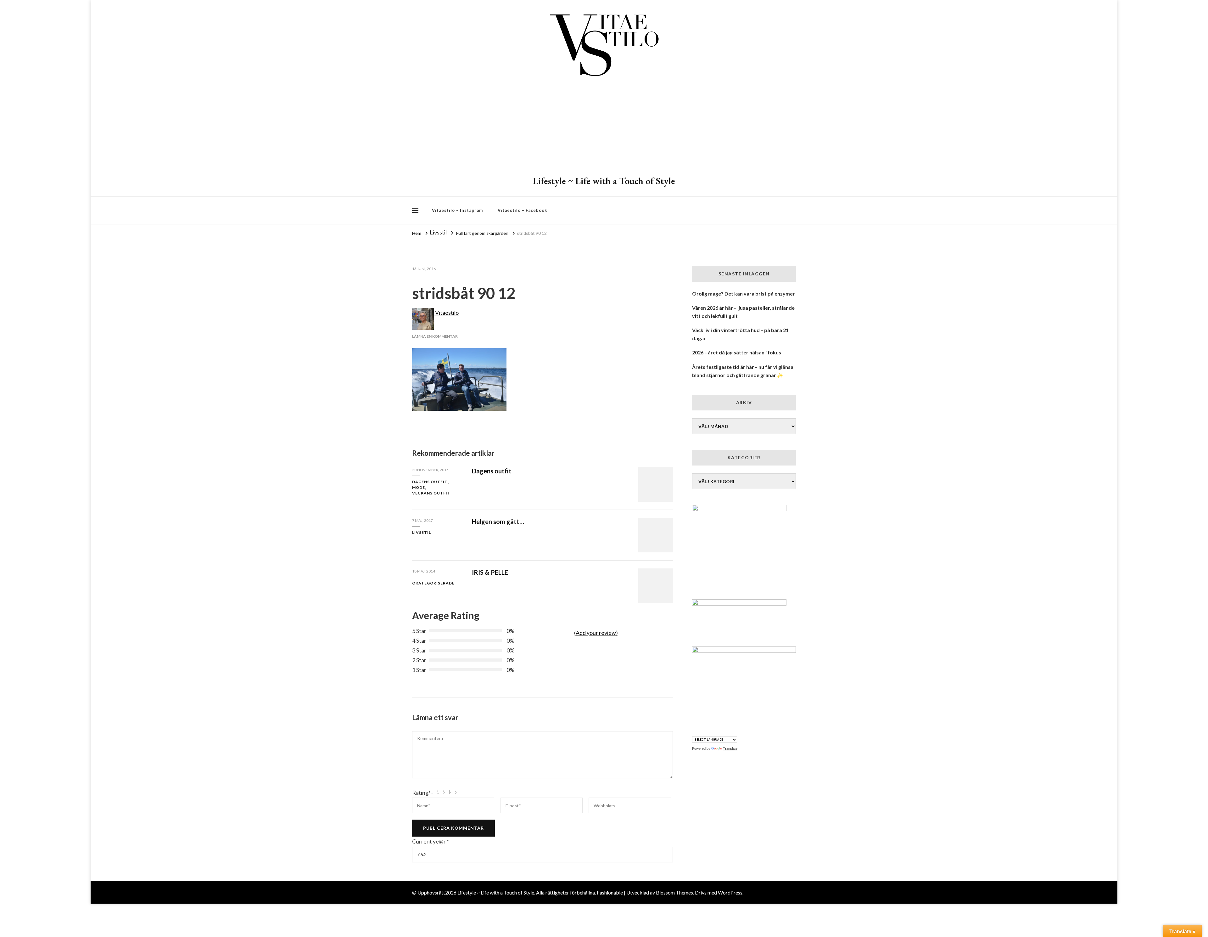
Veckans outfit (431, 493)
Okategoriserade (433, 583)
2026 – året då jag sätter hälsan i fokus (736, 352)
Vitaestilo (446, 312)
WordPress (730, 892)
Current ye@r (430, 841)
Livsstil (438, 232)
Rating (421, 792)
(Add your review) (596, 632)
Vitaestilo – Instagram (457, 210)
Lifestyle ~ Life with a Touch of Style (604, 181)
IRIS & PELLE (490, 572)
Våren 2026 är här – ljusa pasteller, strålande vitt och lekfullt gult (743, 312)
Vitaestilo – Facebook (522, 210)
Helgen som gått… (498, 521)
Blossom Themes (674, 892)
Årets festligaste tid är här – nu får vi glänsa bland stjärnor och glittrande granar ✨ (742, 371)
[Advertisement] (604, 127)
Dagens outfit (430, 481)
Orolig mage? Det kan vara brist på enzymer (743, 293)
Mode (418, 487)
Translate (730, 748)
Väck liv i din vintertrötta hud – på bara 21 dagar (740, 334)
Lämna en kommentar (435, 336)
